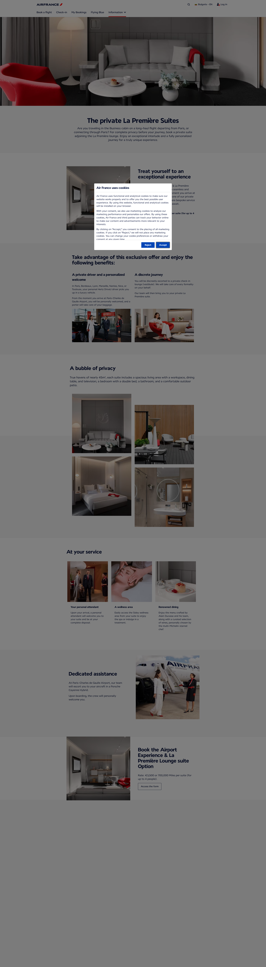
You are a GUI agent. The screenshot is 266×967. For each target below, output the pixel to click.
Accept (163, 245)
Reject (148, 245)
